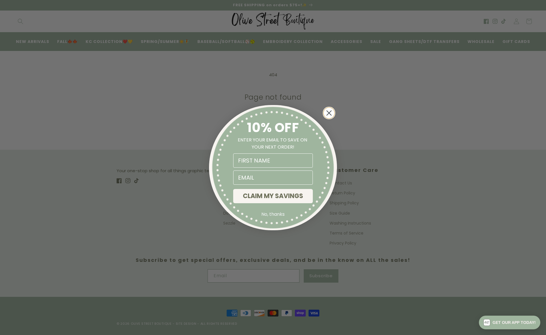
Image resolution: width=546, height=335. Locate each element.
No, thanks (273, 214)
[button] (509, 322)
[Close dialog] (329, 113)
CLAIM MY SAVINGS (273, 196)
